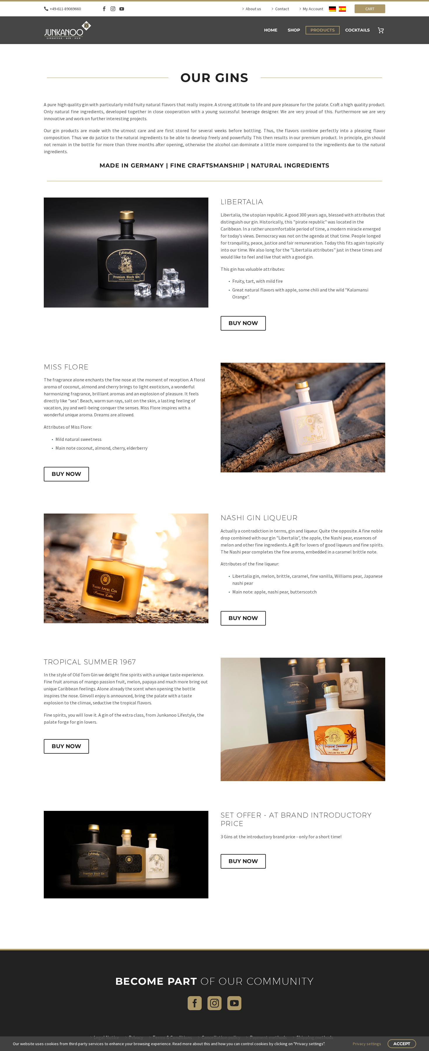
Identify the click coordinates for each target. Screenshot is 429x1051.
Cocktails (357, 30)
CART (369, 8)
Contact (282, 8)
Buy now (243, 323)
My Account (313, 8)
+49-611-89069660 (65, 8)
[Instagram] (113, 8)
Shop (294, 30)
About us (253, 8)
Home (270, 30)
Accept (401, 1043)
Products (323, 30)
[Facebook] (104, 8)
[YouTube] (121, 8)
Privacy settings (367, 1043)
